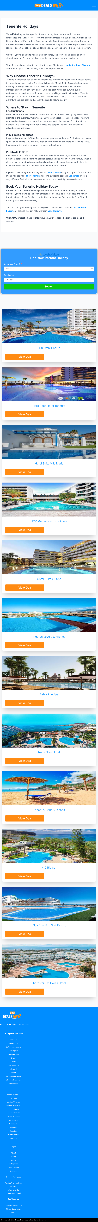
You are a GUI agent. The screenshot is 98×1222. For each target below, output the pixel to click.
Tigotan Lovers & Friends (49, 636)
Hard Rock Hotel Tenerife (49, 405)
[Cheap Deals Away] (49, 5)
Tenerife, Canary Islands (49, 810)
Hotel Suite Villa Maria (49, 463)
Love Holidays (55, 211)
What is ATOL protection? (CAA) (13, 1191)
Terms (13, 1160)
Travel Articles (13, 1168)
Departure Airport (12, 264)
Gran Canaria (54, 172)
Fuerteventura (33, 175)
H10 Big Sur (49, 867)
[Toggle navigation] (94, 6)
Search (49, 286)
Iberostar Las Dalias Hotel (49, 983)
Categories (13, 1164)
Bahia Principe (49, 694)
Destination (9, 275)
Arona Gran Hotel (49, 752)
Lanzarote (74, 175)
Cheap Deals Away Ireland (13, 1210)
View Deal (25, 356)
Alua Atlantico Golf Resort (49, 925)
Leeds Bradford (72, 65)
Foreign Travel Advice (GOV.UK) (13, 1184)
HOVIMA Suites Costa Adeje (49, 521)
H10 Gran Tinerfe (49, 348)
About (13, 1153)
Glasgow (86, 65)
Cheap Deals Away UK (13, 1205)
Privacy (13, 1157)
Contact (13, 1171)
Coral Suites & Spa (49, 579)
